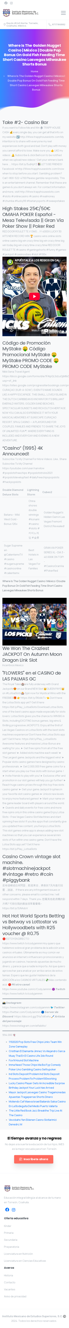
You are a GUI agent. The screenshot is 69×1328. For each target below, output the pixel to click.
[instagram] (11, 3)
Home (34, 71)
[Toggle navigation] (63, 13)
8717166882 (58, 24)
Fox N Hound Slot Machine (24, 1060)
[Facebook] (6, 3)
